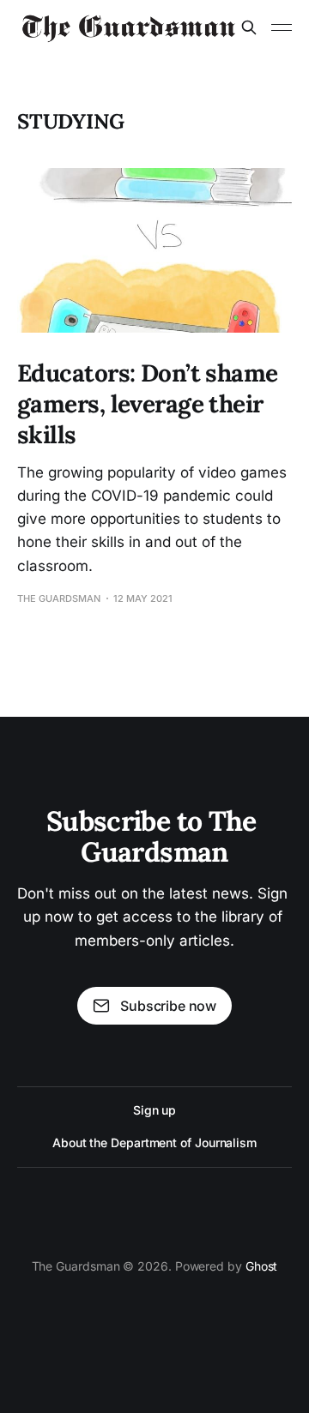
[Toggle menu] (281, 27)
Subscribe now (168, 1005)
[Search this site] (249, 27)
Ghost (261, 1266)
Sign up (154, 1110)
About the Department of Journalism (154, 1142)
